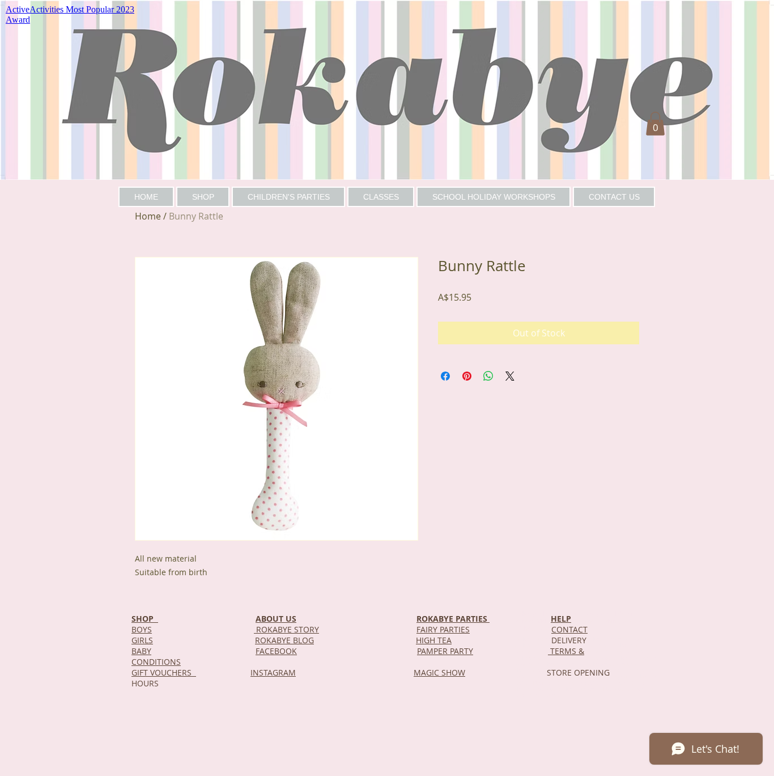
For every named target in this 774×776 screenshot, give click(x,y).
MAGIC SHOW (439, 672)
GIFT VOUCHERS (163, 672)
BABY (141, 651)
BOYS (141, 629)
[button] (655, 124)
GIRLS (142, 640)
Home (148, 216)
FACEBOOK (276, 651)
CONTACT (569, 629)
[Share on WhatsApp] (488, 376)
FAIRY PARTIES (443, 629)
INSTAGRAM (273, 672)
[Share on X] (510, 376)
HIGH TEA (434, 640)
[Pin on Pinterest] (467, 376)
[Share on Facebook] (445, 376)
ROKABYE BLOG (284, 640)
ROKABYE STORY (286, 629)
